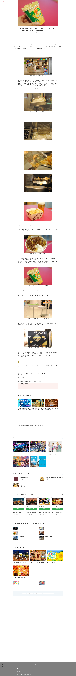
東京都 (22, 674)
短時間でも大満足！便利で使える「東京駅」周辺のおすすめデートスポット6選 (32, 386)
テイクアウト (46, 593)
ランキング (40, 669)
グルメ (40, 593)
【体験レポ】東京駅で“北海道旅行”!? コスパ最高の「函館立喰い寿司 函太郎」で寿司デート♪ (34, 385)
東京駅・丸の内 (30, 593)
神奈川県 (25, 674)
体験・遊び (34, 669)
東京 (24, 593)
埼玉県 (28, 674)
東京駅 (36, 593)
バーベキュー (53, 516)
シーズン (31, 669)
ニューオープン (22, 669)
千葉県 (30, 674)
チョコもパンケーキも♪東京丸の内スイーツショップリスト (29, 387)
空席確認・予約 (18, 508)
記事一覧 (18, 669)
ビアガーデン (57, 516)
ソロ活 (28, 669)
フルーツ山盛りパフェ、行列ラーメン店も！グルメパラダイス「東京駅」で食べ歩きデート (34, 384)
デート (52, 593)
